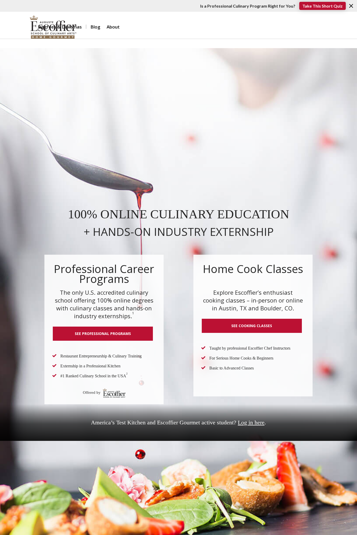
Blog (95, 27)
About (113, 27)
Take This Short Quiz (322, 5)
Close (351, 6)
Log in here (251, 422)
